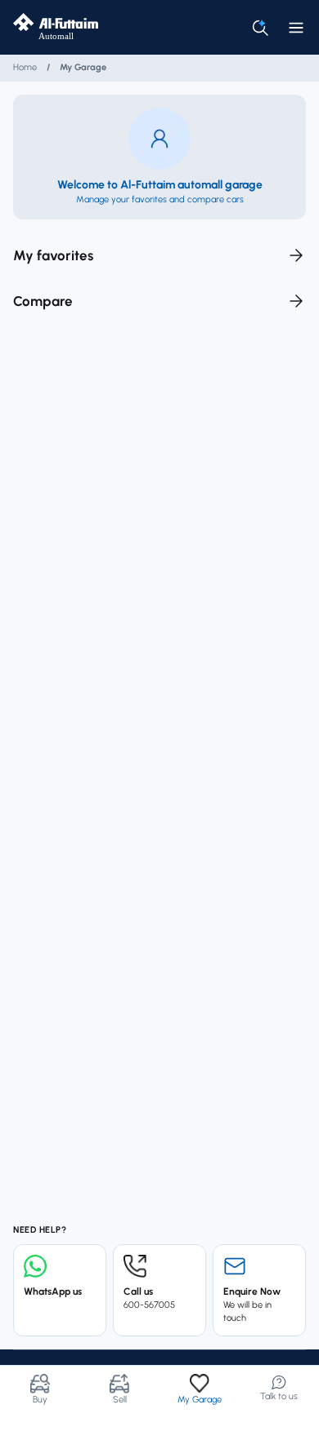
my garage (83, 67)
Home (25, 67)
